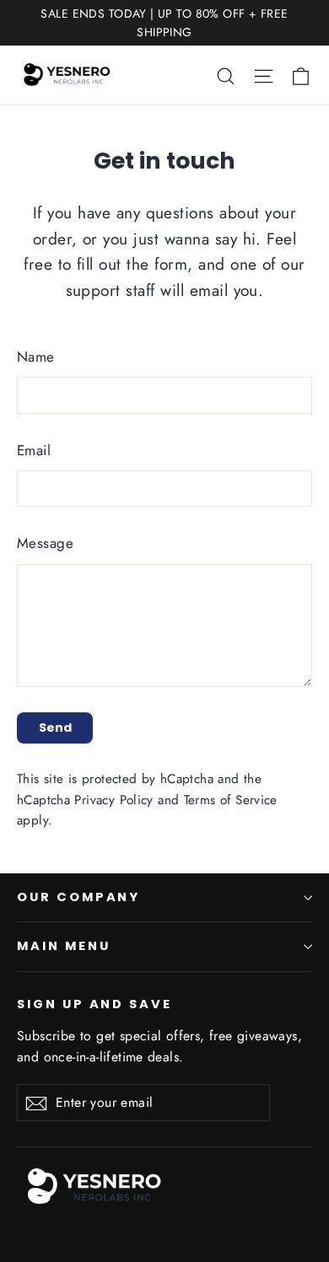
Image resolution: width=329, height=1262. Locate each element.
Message (45, 543)
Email (34, 450)
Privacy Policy (113, 800)
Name (36, 356)
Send (55, 727)
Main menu (63, 945)
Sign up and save (94, 1004)
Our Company (78, 897)
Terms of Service (231, 800)
